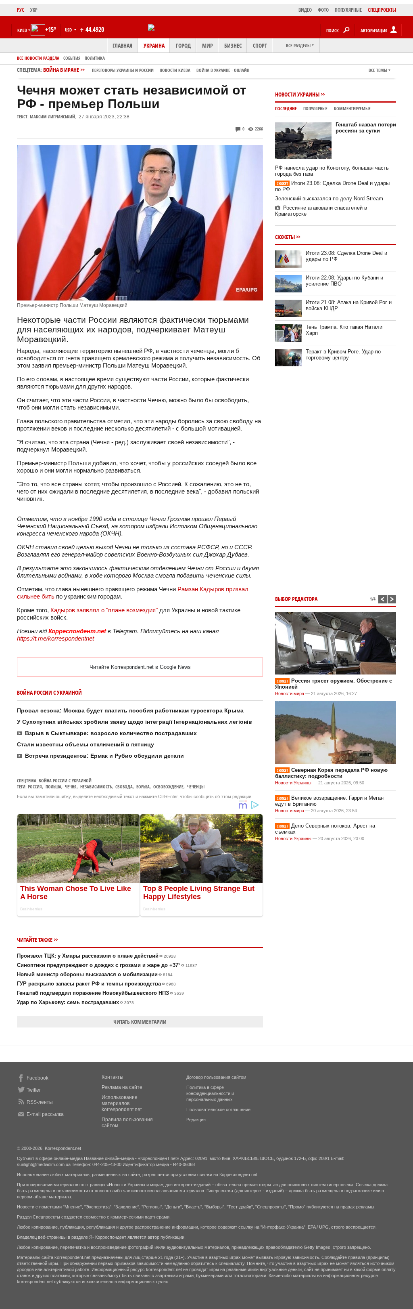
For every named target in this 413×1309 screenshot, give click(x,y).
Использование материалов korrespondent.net (122, 1103)
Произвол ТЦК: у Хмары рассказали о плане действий (96, 956)
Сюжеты (285, 237)
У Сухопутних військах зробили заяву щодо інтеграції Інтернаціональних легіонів (134, 722)
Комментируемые (352, 108)
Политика (95, 58)
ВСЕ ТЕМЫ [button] (378, 70)
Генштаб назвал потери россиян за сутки (366, 128)
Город (183, 45)
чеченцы (195, 787)
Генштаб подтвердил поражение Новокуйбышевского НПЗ (100, 993)
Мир (207, 45)
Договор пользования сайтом (216, 1077)
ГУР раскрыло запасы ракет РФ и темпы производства (96, 984)
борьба (143, 787)
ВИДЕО (305, 9)
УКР (34, 9)
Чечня (71, 787)
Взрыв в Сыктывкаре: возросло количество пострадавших (111, 733)
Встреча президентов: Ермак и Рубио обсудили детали (104, 755)
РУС (20, 9)
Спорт (260, 45)
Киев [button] (22, 30)
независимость (96, 787)
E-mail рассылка (45, 1114)
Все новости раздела (38, 58)
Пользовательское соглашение (218, 1109)
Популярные (315, 108)
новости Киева (175, 70)
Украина (154, 45)
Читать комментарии (140, 1021)
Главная (122, 45)
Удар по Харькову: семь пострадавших (75, 1002)
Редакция (196, 1119)
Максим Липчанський (52, 116)
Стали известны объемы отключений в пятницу (85, 744)
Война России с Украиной (65, 780)
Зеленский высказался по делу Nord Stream (329, 198)
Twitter (34, 1090)
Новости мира (289, 693)
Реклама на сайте (122, 1087)
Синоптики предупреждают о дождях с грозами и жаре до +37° (107, 965)
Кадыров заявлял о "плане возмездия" (104, 610)
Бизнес (233, 45)
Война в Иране (146, 70)
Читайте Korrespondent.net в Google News (140, 667)
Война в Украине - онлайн (222, 70)
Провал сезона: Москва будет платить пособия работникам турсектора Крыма (130, 710)
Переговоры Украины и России (123, 70)
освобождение (168, 787)
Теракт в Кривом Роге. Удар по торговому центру (343, 355)
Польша (53, 787)
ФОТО (323, 9)
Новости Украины (297, 94)
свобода (124, 787)
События (72, 58)
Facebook (37, 1078)
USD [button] (69, 30)
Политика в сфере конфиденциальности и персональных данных (210, 1093)
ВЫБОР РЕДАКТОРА (296, 599)
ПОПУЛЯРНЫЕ (348, 9)
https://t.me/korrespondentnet (55, 638)
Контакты (112, 1077)
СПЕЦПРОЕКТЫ (382, 9)
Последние (286, 108)
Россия (35, 787)
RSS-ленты (40, 1102)
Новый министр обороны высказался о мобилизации (95, 974)
